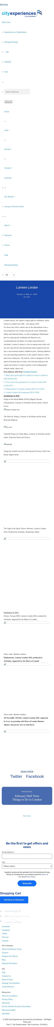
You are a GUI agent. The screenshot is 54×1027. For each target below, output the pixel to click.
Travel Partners (8, 987)
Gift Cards (6, 1003)
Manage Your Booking (10, 983)
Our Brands (9, 197)
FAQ (3, 972)
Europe (7, 149)
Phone (7, 245)
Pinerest (5, 937)
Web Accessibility (8, 1010)
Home (6, 112)
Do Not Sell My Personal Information (16, 1006)
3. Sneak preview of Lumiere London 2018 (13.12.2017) (24, 389)
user (28, 297)
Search (8, 102)
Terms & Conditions (9, 996)
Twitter (16, 776)
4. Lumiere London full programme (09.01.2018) (21, 392)
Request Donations (9, 963)
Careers (5, 953)
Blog (3, 960)
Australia (7, 178)
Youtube (5, 941)
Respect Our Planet (9, 956)
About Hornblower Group (12, 949)
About (7, 225)
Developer (6, 1014)
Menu (4, 22)
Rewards (7, 235)
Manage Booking (11, 265)
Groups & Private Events (14, 207)
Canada (7, 168)
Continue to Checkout (14, 900)
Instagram (6, 930)
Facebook (35, 776)
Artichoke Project (30, 372)
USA (6, 130)
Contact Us (6, 976)
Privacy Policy (7, 999)
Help (6, 255)
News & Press (7, 980)
